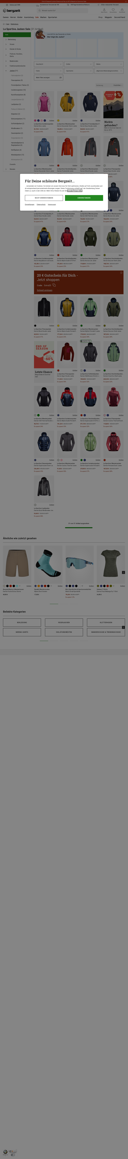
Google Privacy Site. (74, 191)
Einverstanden (84, 198)
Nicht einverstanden (44, 198)
